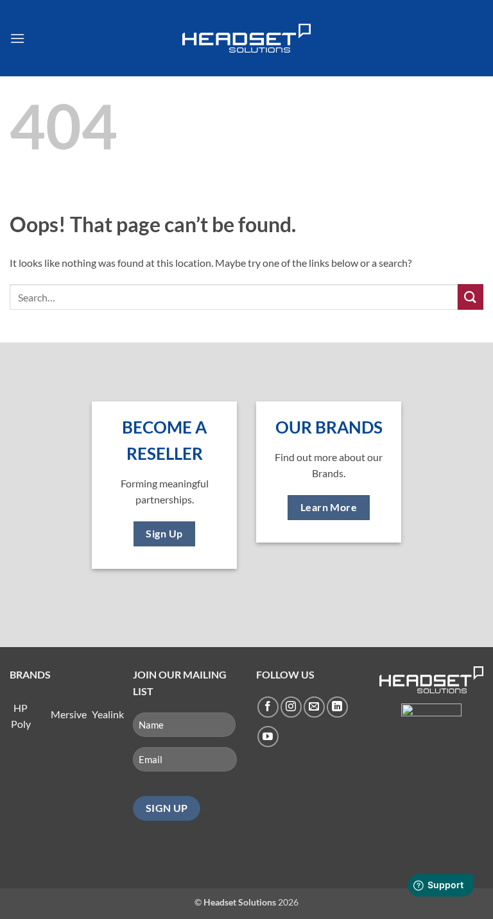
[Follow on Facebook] (268, 707)
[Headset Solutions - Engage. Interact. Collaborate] (246, 38)
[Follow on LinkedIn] (337, 707)
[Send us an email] (314, 707)
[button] (17, 38)
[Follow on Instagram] (291, 707)
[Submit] (470, 296)
